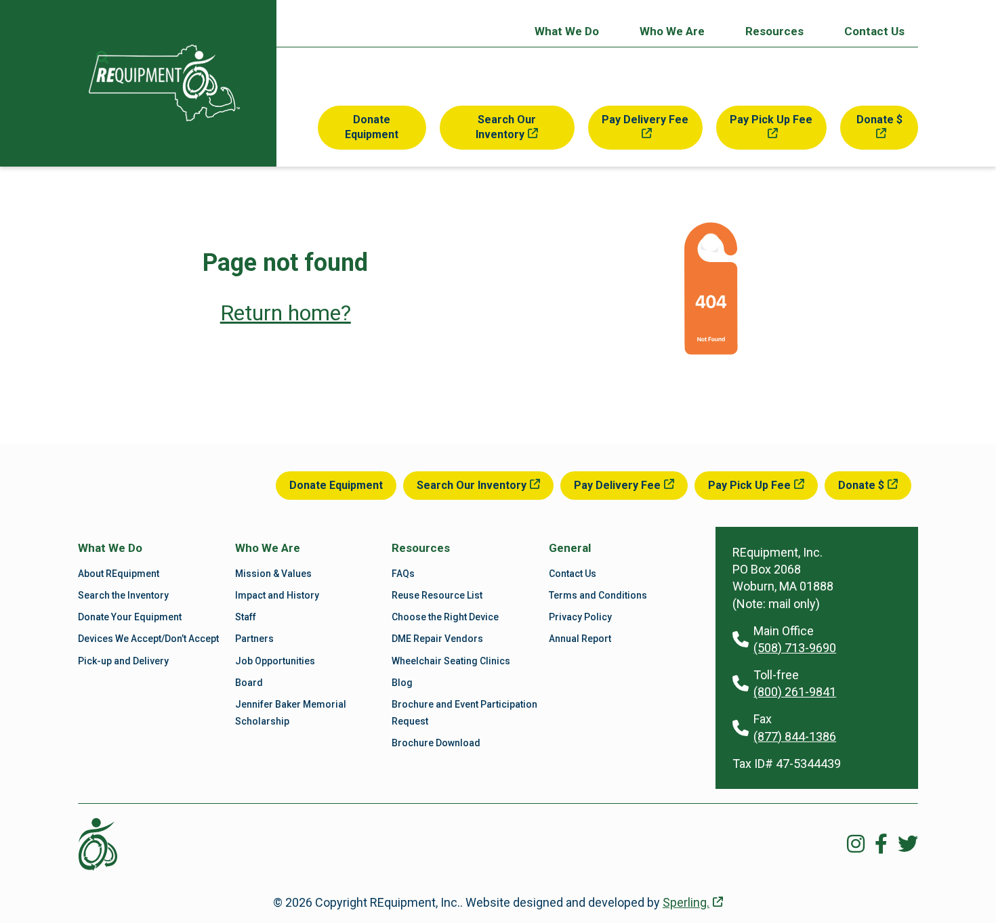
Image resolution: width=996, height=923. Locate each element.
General (570, 548)
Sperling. (686, 902)
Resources (774, 31)
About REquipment (118, 573)
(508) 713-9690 (794, 648)
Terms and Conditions (598, 595)
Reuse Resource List (437, 595)
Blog (402, 682)
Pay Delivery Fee (645, 119)
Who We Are (672, 31)
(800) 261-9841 (794, 692)
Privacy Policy (580, 616)
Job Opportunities (275, 661)
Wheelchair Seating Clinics (451, 661)
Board (249, 682)
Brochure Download (436, 742)
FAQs (403, 573)
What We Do (567, 31)
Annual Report (580, 638)
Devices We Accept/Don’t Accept (148, 638)
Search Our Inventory (506, 127)
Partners (254, 638)
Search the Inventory (123, 595)
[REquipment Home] (164, 83)
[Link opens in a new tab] (856, 844)
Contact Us (874, 31)
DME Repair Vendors (437, 638)
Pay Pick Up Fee (771, 119)
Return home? (285, 313)
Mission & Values (273, 573)
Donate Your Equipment (130, 616)
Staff (245, 616)
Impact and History (277, 595)
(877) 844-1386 (794, 736)
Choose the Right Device (445, 616)
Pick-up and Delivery (123, 661)
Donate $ (879, 119)
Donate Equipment (371, 127)
